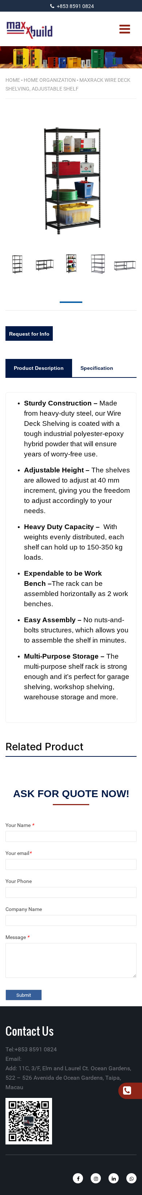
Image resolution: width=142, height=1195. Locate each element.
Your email (18, 853)
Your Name (19, 825)
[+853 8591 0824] (126, 1091)
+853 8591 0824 (75, 6)
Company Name (23, 909)
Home (12, 80)
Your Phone (18, 881)
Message (17, 937)
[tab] (38, 367)
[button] (134, 174)
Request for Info (29, 334)
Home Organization (50, 80)
